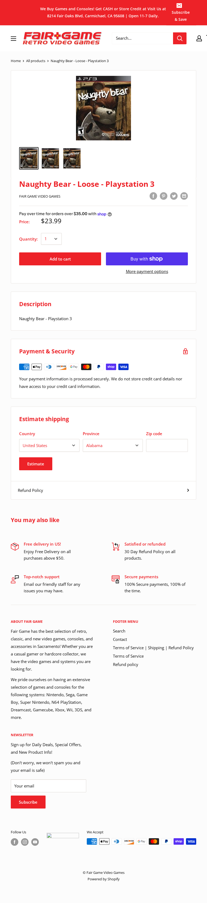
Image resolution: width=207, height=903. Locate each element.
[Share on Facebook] (153, 196)
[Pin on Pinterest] (163, 196)
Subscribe (28, 802)
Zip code (154, 433)
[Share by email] (184, 196)
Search (119, 631)
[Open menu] (13, 38)
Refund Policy (30, 490)
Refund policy (125, 664)
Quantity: (28, 239)
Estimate (35, 463)
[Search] (180, 38)
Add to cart (60, 259)
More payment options (147, 271)
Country (27, 433)
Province (91, 433)
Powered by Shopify (104, 879)
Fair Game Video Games (39, 196)
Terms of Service (128, 656)
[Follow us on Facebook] (14, 842)
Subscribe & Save (181, 16)
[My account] (199, 38)
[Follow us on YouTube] (35, 842)
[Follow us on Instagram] (25, 842)
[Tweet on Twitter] (174, 196)
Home (16, 60)
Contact (120, 639)
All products (35, 60)
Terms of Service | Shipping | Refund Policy (153, 647)
